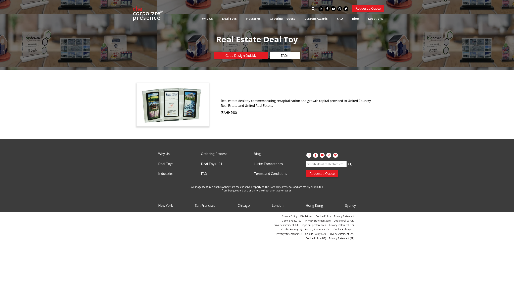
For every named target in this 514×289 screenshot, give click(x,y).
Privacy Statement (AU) (289, 234)
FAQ (340, 18)
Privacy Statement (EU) (317, 220)
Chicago (244, 206)
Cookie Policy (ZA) (315, 234)
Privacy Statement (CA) (317, 229)
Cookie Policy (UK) (344, 220)
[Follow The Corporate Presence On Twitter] (345, 8)
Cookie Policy (289, 216)
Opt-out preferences (314, 225)
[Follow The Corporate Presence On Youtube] (333, 8)
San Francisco (205, 206)
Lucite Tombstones (268, 164)
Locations (375, 18)
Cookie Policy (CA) (291, 229)
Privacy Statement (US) (341, 225)
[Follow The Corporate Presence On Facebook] (327, 8)
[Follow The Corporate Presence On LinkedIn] (320, 8)
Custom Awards (316, 18)
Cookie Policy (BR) (316, 238)
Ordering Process (282, 18)
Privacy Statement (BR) (341, 238)
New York (165, 206)
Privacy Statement (344, 216)
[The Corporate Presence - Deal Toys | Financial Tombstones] (148, 13)
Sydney (350, 206)
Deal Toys (229, 18)
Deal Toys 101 (211, 164)
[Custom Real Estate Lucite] (173, 104)
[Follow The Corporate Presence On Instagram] (339, 8)
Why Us (207, 18)
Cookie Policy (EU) (292, 220)
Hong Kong (314, 206)
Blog (355, 18)
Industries (253, 18)
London (278, 206)
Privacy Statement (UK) (286, 225)
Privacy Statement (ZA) (341, 234)
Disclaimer (306, 216)
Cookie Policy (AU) (343, 229)
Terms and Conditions (270, 174)
